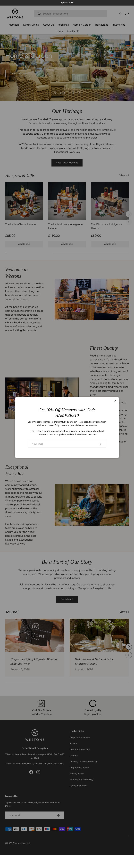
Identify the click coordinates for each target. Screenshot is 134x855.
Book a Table (67, 2)
